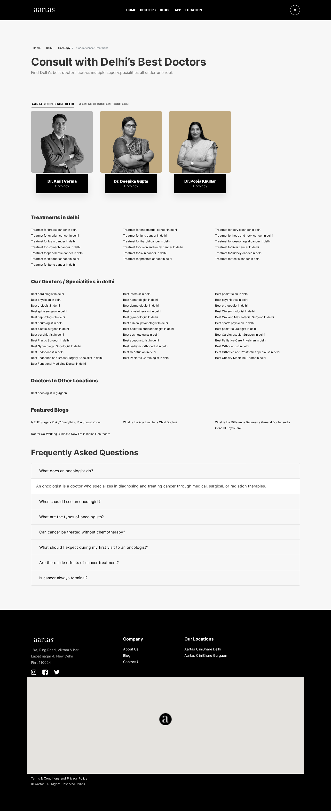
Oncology (64, 48)
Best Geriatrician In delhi (139, 352)
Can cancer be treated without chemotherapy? (82, 532)
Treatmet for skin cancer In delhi (144, 253)
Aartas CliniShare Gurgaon (103, 104)
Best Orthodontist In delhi (232, 346)
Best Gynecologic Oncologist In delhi (56, 346)
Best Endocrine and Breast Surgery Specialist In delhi (66, 358)
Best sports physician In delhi (234, 323)
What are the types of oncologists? (71, 516)
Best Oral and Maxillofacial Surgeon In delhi (244, 317)
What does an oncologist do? (66, 470)
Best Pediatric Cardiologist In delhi (146, 358)
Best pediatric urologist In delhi (236, 329)
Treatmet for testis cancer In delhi (237, 259)
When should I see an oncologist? (70, 501)
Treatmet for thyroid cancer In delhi (146, 241)
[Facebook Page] (45, 672)
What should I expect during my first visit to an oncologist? (93, 547)
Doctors (148, 10)
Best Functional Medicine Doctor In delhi (58, 363)
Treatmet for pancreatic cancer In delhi (57, 253)
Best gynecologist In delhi (140, 317)
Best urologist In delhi (45, 305)
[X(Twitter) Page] (57, 672)
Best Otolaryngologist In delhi (235, 311)
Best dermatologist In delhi (141, 305)
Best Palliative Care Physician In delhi (240, 340)
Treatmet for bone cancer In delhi (53, 264)
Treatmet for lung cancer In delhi (145, 235)
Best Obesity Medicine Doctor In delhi (240, 358)
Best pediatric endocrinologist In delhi (148, 329)
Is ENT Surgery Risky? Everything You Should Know (66, 422)
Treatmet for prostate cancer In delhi (147, 259)
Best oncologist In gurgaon (49, 393)
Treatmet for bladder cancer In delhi (55, 259)
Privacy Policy (77, 778)
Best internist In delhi (137, 294)
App (178, 10)
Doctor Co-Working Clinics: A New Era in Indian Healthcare (70, 434)
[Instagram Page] (33, 672)
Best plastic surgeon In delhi (50, 329)
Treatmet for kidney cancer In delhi (238, 253)
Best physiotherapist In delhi (142, 311)
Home (131, 10)
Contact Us (132, 662)
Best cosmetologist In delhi (141, 334)
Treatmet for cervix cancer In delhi (238, 230)
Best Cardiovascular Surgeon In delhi (240, 334)
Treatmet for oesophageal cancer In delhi (242, 241)
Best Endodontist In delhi (47, 352)
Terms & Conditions (45, 778)
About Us (131, 649)
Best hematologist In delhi (140, 299)
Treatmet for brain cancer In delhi (53, 241)
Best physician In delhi (46, 299)
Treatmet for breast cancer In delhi (54, 230)
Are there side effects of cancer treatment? (79, 562)
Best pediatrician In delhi (231, 294)
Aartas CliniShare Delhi (53, 104)
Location (193, 10)
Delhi (49, 48)
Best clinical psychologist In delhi (145, 323)
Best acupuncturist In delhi (141, 340)
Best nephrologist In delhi (48, 317)
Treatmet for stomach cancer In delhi (55, 247)
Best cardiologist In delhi (47, 294)
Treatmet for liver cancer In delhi (237, 247)
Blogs (165, 10)
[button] (284, 10)
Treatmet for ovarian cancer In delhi (55, 235)
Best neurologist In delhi (47, 323)
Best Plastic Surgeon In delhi (50, 340)
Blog (126, 655)
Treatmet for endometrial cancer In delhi (150, 230)
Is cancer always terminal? (63, 577)
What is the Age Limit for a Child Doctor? (150, 422)
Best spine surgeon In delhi (49, 311)
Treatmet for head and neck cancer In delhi (244, 235)
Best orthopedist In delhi (231, 305)
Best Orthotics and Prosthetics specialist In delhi (247, 352)
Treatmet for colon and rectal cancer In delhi (153, 247)
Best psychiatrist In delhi (231, 299)
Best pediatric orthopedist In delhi (145, 346)
